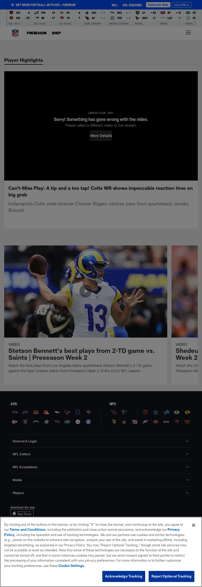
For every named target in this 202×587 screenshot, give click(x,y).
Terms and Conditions (28, 529)
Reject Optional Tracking (171, 576)
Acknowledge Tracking (123, 576)
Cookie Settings (71, 566)
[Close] (193, 525)
